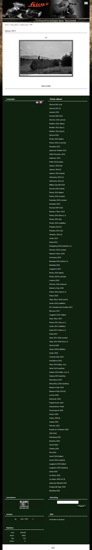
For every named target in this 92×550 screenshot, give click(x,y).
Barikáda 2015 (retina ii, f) (58, 261)
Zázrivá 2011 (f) (55, 108)
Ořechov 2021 (54, 426)
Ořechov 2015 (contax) (57, 250)
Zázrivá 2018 (54, 345)
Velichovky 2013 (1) (56, 177)
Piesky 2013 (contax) (57, 196)
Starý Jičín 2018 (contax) (58, 338)
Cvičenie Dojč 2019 (56, 357)
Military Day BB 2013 (57, 185)
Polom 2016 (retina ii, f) (57, 292)
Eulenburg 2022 (55, 437)
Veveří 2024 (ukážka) (57, 460)
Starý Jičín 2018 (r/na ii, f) (58, 342)
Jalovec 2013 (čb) (55, 166)
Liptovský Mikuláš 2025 (58, 483)
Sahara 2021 (24, 25)
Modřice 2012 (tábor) (57, 124)
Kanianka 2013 (54, 204)
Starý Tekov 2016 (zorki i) (58, 299)
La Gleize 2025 (54, 475)
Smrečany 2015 (55, 257)
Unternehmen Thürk (56, 407)
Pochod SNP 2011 (56, 116)
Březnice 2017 (54, 311)
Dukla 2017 (53, 334)
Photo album (14, 25)
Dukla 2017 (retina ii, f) (57, 330)
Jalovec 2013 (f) (55, 169)
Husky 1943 (53, 414)
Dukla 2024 (53, 472)
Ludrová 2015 (54, 280)
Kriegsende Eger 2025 (57, 487)
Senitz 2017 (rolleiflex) (57, 326)
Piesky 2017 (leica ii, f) (57, 322)
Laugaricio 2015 (55, 269)
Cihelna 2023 (54, 449)
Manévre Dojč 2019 (56, 387)
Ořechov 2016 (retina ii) (57, 284)
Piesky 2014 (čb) (55, 219)
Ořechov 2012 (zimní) (57, 120)
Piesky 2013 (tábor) (56, 192)
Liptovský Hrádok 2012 (57, 150)
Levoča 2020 (54, 395)
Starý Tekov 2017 (55, 319)
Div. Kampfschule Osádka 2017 (60, 307)
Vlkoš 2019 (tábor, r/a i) (57, 364)
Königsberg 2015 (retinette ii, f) (60, 246)
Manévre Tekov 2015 (57, 254)
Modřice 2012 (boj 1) (56, 127)
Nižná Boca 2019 (55, 380)
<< (15, 519)
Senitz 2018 (53, 353)
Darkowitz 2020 (55, 399)
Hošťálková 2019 (55, 361)
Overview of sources (57, 519)
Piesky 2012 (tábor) (56, 139)
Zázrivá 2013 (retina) (56, 189)
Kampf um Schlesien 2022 (59, 429)
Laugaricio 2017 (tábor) (57, 315)
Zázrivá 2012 (54, 135)
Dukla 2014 (53, 242)
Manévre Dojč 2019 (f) (57, 391)
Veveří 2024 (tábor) (56, 456)
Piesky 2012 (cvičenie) (57, 143)
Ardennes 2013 (54, 158)
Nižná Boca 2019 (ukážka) (59, 384)
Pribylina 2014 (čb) (56, 231)
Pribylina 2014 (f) (55, 227)
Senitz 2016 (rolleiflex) (57, 303)
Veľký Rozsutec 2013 (57, 154)
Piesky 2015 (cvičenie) (57, 277)
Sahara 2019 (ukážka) (57, 376)
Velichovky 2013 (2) (56, 181)
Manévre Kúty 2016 (56, 288)
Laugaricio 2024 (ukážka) (58, 468)
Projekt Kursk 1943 (56, 403)
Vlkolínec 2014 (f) (55, 234)
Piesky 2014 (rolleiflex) (57, 223)
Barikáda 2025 (54, 491)
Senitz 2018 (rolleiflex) (57, 349)
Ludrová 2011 (54, 112)
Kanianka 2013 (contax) (58, 200)
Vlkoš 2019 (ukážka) (56, 368)
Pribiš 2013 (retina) (56, 162)
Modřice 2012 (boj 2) (56, 131)
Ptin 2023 (52, 452)
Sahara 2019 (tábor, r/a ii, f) (59, 372)
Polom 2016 (53, 296)
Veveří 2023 (53, 445)
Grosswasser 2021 (56, 410)
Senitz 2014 (53, 238)
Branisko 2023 (54, 441)
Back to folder (46, 86)
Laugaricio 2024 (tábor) (57, 464)
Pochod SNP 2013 (56, 208)
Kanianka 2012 (54, 147)
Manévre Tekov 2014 (57, 212)
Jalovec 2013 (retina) (57, 173)
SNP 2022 (53, 433)
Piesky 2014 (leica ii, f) (57, 215)
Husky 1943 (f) (54, 418)
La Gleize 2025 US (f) (57, 479)
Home (7, 25)
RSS (53, 548)
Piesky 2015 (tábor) (56, 273)
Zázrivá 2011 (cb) (55, 104)
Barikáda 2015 (54, 265)
